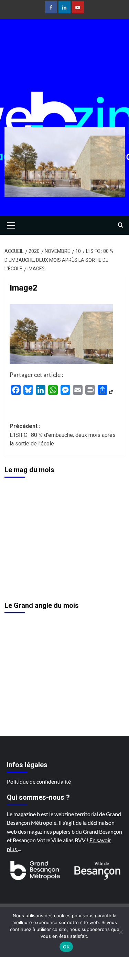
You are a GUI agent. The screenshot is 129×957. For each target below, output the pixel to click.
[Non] (120, 932)
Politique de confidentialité (39, 781)
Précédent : (63, 435)
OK (66, 946)
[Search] (120, 225)
